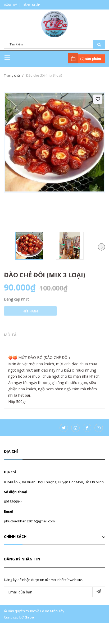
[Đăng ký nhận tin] (98, 592)
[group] (54, 142)
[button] (101, 246)
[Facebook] (87, 428)
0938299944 (13, 501)
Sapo (29, 617)
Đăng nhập (31, 5)
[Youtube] (98, 428)
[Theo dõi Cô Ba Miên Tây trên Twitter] (64, 428)
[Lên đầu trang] (92, 611)
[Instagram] (75, 428)
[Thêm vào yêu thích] (97, 99)
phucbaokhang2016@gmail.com (29, 521)
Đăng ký (10, 5)
